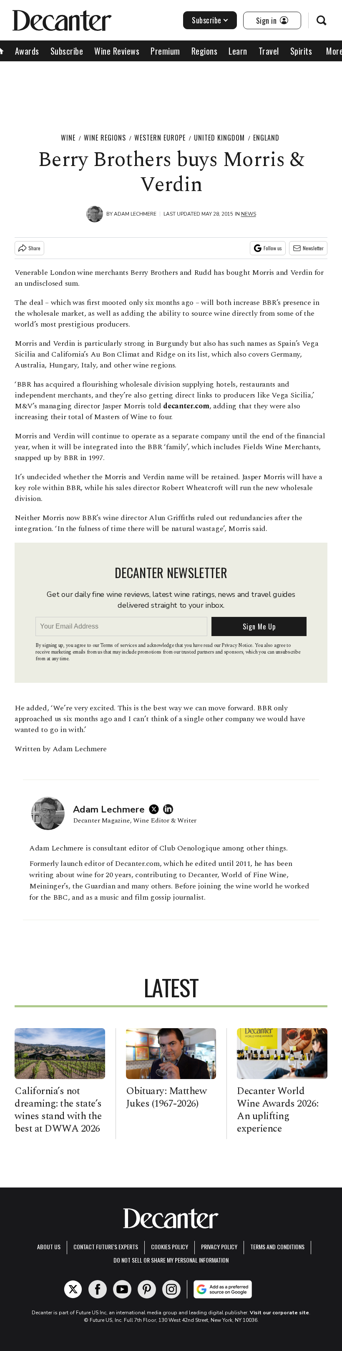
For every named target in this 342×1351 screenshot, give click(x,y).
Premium (165, 51)
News (248, 214)
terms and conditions (277, 1246)
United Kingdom (219, 138)
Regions (204, 51)
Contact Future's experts (105, 1246)
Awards (27, 51)
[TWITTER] (156, 809)
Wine (68, 138)
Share (34, 248)
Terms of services (119, 645)
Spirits (301, 51)
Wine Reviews (116, 51)
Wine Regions (105, 138)
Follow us (273, 248)
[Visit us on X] (73, 1289)
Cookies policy (169, 1246)
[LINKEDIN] (170, 809)
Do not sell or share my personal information (171, 1259)
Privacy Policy (219, 1246)
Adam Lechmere (135, 214)
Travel (269, 51)
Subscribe (206, 20)
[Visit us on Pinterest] (147, 1289)
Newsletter (313, 248)
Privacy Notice (236, 645)
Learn (238, 51)
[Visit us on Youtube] (122, 1289)
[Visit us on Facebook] (97, 1289)
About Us (48, 1246)
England (266, 138)
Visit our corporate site (279, 1312)
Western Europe (160, 138)
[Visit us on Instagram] (171, 1289)
